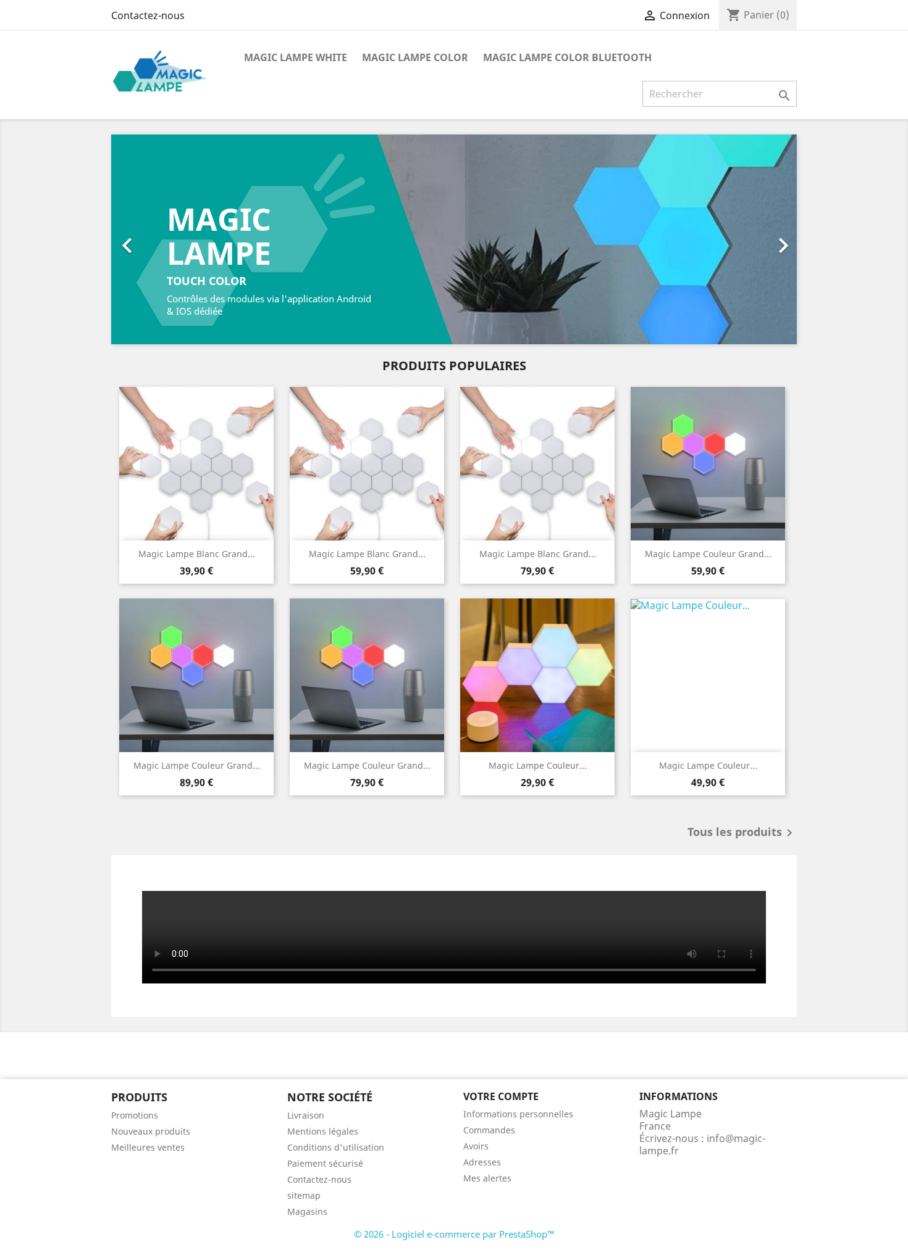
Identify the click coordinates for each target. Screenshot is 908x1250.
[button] (162, 239)
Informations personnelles (518, 1114)
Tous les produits (742, 833)
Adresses (482, 1162)
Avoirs (476, 1146)
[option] (454, 239)
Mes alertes (487, 1178)
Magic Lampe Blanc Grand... (196, 554)
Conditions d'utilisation (335, 1147)
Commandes (489, 1130)
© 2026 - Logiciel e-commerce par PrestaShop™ (454, 1234)
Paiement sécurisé (325, 1163)
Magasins (307, 1211)
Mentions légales (322, 1131)
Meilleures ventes (148, 1147)
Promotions (134, 1115)
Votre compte (501, 1096)
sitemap (304, 1195)
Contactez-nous (148, 15)
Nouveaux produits (150, 1131)
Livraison (305, 1115)
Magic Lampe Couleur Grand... (708, 554)
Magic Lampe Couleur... (538, 765)
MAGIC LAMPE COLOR (415, 57)
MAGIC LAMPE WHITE (295, 57)
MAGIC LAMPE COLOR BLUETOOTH (567, 57)
